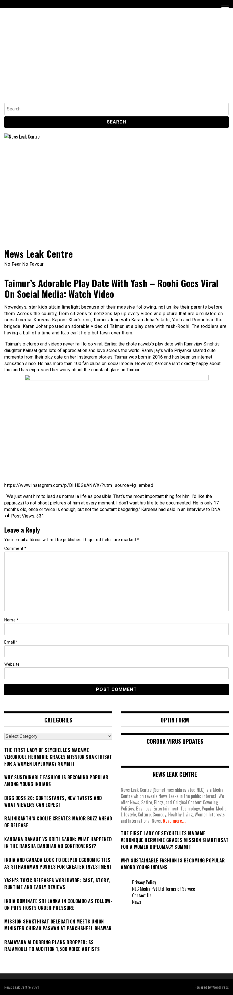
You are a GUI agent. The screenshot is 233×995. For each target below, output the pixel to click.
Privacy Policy (144, 882)
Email (11, 642)
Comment (15, 548)
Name (11, 620)
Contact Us (141, 895)
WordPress (220, 987)
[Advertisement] (116, 60)
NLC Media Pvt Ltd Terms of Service (163, 888)
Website (12, 664)
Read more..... (174, 820)
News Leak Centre (38, 253)
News (136, 901)
